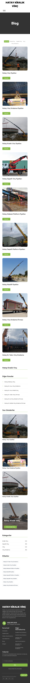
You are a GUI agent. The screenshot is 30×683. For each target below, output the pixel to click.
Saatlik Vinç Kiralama (20, 632)
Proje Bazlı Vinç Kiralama (19, 648)
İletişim (4, 644)
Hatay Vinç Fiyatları (9, 73)
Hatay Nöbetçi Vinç (9, 381)
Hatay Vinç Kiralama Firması (12, 320)
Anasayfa (4, 631)
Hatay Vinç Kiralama (7, 636)
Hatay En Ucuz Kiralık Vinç (11, 390)
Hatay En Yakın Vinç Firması (12, 394)
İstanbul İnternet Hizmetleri (9, 676)
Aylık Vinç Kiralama (20, 641)
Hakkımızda (5, 633)
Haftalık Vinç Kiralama (18, 638)
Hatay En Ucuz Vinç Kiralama (12, 386)
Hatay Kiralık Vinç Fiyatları (11, 143)
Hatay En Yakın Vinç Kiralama (13, 355)
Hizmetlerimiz (5, 638)
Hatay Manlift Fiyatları (10, 284)
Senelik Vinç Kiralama (18, 644)
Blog (3, 641)
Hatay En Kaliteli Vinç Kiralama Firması (14, 403)
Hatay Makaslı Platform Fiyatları (14, 214)
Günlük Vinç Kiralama (20, 635)
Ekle (15, 665)
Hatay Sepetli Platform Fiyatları (13, 249)
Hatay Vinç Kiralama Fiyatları (13, 108)
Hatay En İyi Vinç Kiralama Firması (13, 399)
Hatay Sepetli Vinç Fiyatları (12, 179)
